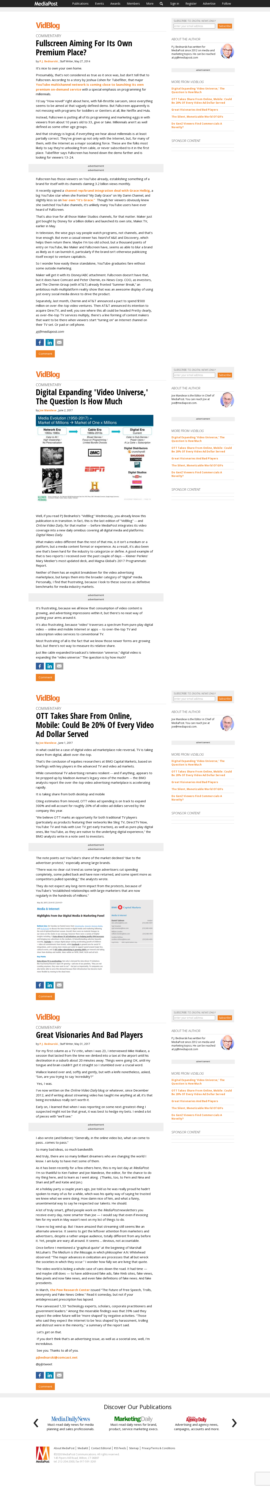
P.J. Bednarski (48, 61)
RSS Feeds (120, 1448)
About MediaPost (64, 1448)
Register (191, 3)
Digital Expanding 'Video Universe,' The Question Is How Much (198, 90)
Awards (115, 3)
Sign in (174, 3)
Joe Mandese (48, 410)
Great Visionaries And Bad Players (194, 109)
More (150, 3)
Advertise (209, 3)
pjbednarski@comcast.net (57, 1357)
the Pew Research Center (70, 1290)
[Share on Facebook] (40, 342)
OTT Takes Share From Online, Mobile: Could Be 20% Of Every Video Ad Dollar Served (201, 101)
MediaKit (83, 1448)
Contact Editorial (101, 1448)
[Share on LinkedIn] (50, 342)
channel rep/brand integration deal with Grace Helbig (107, 190)
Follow (226, 3)
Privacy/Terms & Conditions (158, 1448)
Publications (80, 3)
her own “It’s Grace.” (78, 200)
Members (133, 3)
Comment (45, 354)
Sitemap (134, 1448)
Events (99, 3)
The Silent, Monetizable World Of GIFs (197, 116)
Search (161, 3)
